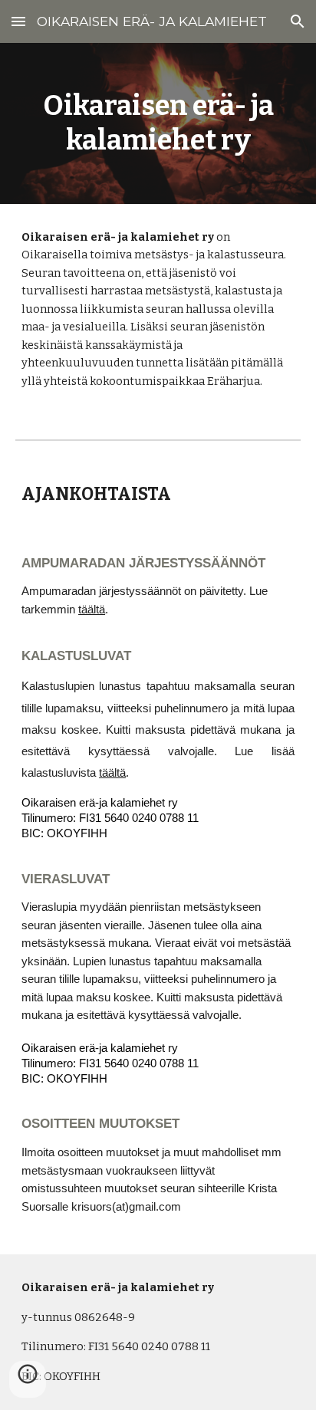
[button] (18, 21)
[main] (158, 123)
